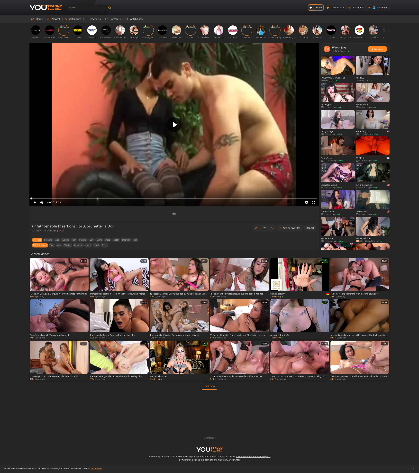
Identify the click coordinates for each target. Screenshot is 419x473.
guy (91, 239)
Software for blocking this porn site (196, 459)
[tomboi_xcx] (373, 203)
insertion (126, 239)
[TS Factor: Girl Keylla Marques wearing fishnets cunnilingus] (59, 278)
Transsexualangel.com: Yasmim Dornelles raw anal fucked (117, 293)
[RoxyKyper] (338, 95)
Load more (209, 386)
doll (135, 239)
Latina (88, 245)
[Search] (109, 7)
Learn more (96, 468)
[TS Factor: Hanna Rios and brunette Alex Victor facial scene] (359, 361)
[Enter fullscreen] (313, 202)
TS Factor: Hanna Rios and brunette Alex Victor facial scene (358, 376)
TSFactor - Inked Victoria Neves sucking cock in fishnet (236, 293)
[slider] (174, 198)
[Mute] (42, 202)
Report (310, 227)
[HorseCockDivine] (179, 361)
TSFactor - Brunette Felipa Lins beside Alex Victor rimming (238, 335)
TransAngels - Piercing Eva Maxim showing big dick (174, 335)
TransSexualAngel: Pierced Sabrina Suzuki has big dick (116, 376)
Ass (59, 245)
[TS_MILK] (373, 149)
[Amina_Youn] (373, 95)
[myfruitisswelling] (373, 176)
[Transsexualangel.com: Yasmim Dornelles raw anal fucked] (119, 278)
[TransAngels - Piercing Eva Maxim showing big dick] (179, 319)
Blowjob (67, 245)
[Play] (174, 124)
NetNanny (223, 459)
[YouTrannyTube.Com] (45, 7)
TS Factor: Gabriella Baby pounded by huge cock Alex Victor (178, 293)
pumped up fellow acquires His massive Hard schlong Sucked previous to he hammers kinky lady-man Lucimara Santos (358, 335)
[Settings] (306, 202)
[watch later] (33, 262)
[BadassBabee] (338, 203)
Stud (96, 245)
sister (116, 239)
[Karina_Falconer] (373, 229)
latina (99, 239)
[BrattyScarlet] (338, 149)
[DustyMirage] (338, 122)
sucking (82, 239)
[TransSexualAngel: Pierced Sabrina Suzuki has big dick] (119, 361)
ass (57, 239)
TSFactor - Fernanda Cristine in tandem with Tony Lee (236, 376)
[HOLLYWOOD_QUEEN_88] (338, 69)
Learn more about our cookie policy (253, 456)
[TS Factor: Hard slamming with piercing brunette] (359, 278)
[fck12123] (373, 69)
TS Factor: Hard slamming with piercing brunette (354, 293)
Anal (52, 245)
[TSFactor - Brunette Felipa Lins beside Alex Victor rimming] (239, 319)
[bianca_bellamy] (299, 278)
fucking (65, 239)
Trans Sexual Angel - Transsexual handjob (50, 335)
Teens (104, 245)
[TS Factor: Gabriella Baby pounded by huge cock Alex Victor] (179, 278)
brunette (48, 239)
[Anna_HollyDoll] (373, 122)
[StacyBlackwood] (338, 176)
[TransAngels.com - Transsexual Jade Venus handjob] (59, 361)
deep (107, 239)
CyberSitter (234, 459)
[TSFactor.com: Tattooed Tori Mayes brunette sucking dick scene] (299, 361)
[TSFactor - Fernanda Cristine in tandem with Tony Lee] (239, 361)
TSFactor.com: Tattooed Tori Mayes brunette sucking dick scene (298, 376)
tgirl (74, 239)
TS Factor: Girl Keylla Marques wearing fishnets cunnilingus (58, 293)
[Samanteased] (338, 229)
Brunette (78, 245)
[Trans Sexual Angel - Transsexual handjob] (59, 319)
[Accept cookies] (413, 469)
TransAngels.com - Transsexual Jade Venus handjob (54, 376)
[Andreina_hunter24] (299, 319)
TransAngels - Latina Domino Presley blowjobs (112, 335)
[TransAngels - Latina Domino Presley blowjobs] (119, 319)
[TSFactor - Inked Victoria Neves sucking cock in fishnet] (239, 278)
